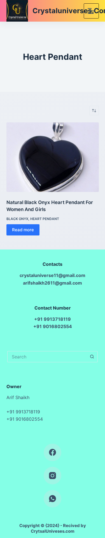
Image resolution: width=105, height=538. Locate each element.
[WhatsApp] (52, 499)
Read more (23, 229)
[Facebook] (52, 452)
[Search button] (92, 356)
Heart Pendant (44, 219)
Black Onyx (17, 219)
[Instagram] (52, 475)
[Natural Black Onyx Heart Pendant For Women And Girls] (52, 157)
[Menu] (91, 11)
